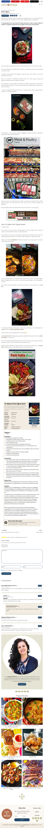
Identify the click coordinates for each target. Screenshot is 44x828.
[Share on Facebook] (11, 15)
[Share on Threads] (16, 15)
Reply (40, 585)
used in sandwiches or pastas (17, 329)
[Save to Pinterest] (13, 15)
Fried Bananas (32, 756)
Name (3, 566)
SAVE (34, 420)
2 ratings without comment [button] (20, 537)
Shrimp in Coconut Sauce (32, 725)
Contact (37, 815)
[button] (32, 425)
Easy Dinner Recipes (11, 10)
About (37, 812)
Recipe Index (37, 808)
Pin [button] (34, 423)
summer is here (7, 336)
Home (2, 10)
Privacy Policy (17, 824)
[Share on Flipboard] (14, 15)
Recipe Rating (4, 545)
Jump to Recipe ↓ (5, 15)
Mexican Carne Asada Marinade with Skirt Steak (11, 757)
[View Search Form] (39, 4)
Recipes (5, 10)
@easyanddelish (11, 524)
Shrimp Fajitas (39, 531)
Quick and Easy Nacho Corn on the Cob (10, 531)
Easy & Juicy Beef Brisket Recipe (33, 788)
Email (25, 566)
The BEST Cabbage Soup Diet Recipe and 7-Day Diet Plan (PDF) (11, 726)
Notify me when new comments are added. (12, 570)
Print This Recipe (33, 418)
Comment (4, 550)
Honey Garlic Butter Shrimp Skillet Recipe (11, 788)
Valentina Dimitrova (16, 427)
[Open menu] (42, 4)
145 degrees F (14, 239)
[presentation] (11, 711)
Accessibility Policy (25, 824)
